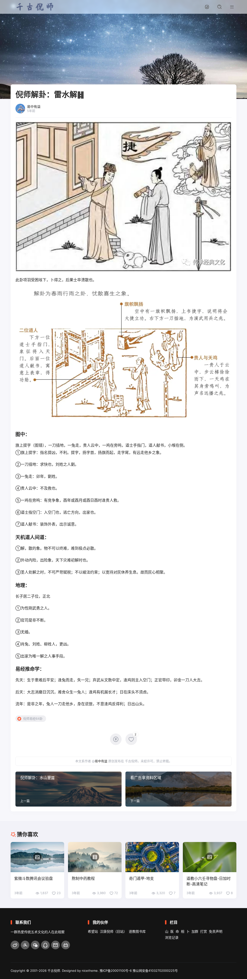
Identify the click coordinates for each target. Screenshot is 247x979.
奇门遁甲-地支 (141, 878)
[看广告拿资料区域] (178, 789)
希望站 (93, 931)
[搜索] (219, 6)
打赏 (203, 931)
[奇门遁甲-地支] (152, 857)
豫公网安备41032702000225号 (155, 970)
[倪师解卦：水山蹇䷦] (68, 789)
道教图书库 (137, 931)
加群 (195, 931)
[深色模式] (207, 6)
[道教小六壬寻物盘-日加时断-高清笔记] (209, 857)
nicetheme (90, 970)
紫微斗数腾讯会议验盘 (33, 878)
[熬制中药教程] (95, 857)
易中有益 (101, 761)
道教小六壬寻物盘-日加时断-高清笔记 (208, 881)
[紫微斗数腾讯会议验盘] (37, 857)
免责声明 (215, 931)
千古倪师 (54, 970)
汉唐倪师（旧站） (113, 931)
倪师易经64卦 (33, 718)
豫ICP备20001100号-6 (116, 970)
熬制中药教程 (83, 878)
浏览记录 (171, 937)
